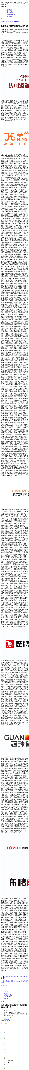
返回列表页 (4, 986)
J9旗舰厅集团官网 (6, 22)
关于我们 (9, 11)
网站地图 (7, 1017)
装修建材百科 (11, 14)
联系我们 (9, 16)
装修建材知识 (11, 12)
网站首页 (9, 9)
